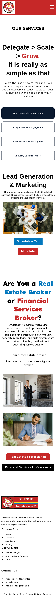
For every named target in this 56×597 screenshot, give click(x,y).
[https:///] (28, 502)
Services (9, 537)
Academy (10, 541)
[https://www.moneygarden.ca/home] (9, 7)
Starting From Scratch (16, 556)
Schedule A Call (13, 582)
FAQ (7, 559)
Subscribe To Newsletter (17, 579)
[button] (52, 7)
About (8, 534)
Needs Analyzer (13, 552)
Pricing (8, 544)
